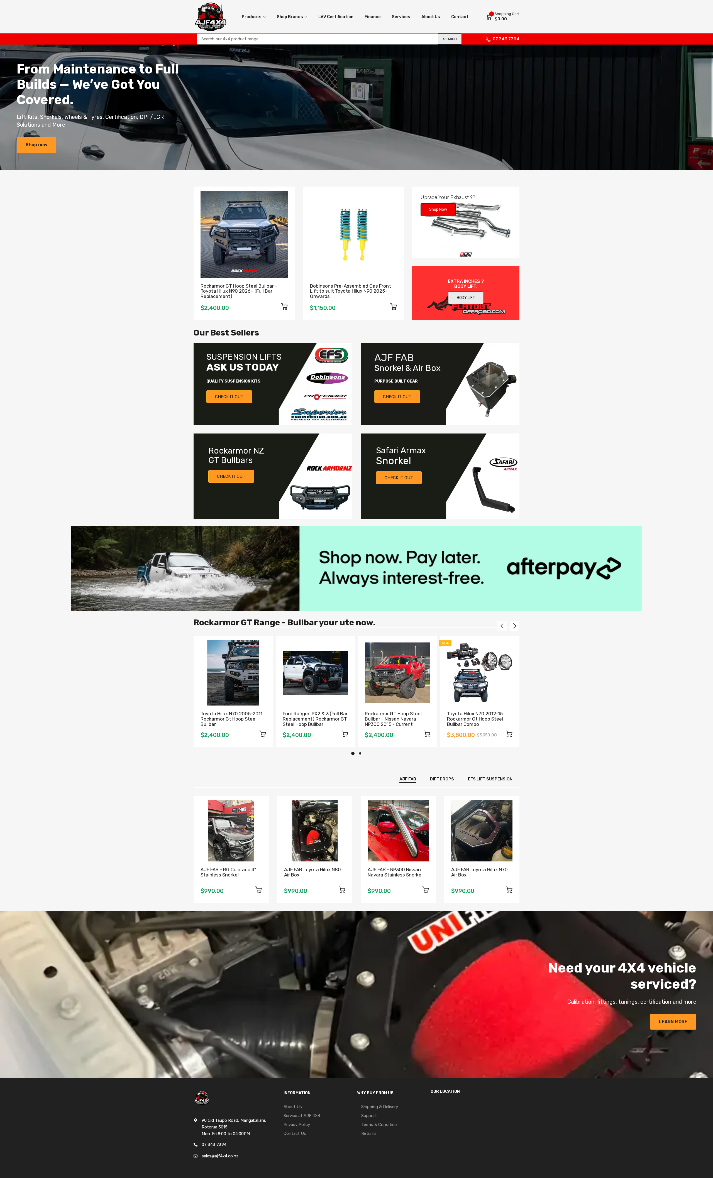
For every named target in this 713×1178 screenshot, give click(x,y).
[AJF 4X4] (210, 16)
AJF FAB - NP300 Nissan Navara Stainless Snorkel (395, 872)
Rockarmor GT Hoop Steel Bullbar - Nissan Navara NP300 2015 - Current (393, 719)
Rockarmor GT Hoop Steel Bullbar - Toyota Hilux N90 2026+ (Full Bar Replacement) (239, 291)
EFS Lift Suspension (490, 779)
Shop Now (438, 209)
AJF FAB (407, 779)
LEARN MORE (673, 1021)
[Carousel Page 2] (360, 753)
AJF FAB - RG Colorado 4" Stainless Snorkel (228, 872)
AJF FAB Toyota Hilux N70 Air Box (479, 872)
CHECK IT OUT (229, 396)
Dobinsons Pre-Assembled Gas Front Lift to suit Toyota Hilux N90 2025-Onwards (350, 291)
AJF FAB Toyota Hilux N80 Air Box (312, 872)
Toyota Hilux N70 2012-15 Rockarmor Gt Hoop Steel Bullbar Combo (475, 719)
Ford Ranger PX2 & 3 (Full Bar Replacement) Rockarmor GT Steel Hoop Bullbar (315, 719)
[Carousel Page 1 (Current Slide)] (353, 753)
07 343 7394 (506, 38)
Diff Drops (442, 779)
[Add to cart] (284, 307)
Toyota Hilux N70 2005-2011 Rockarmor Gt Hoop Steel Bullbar (231, 719)
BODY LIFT (466, 297)
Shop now (36, 144)
